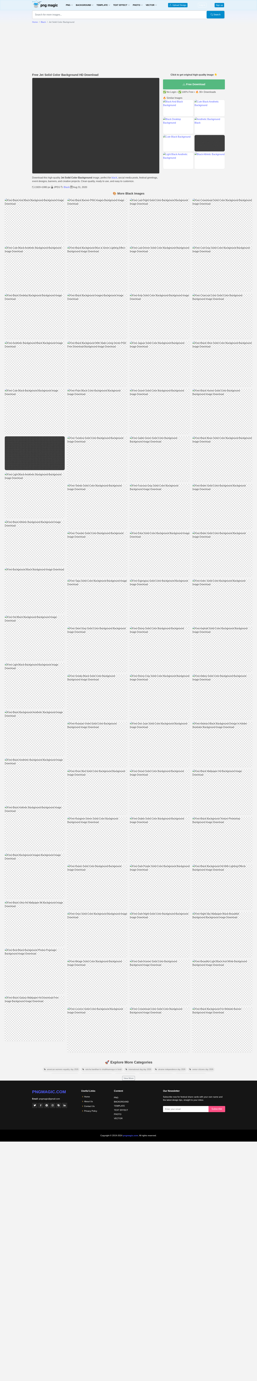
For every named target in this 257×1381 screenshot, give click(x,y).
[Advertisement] (128, 48)
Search (216, 14)
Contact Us (89, 1106)
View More (129, 1078)
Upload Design (178, 5)
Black (43, 22)
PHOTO (117, 1114)
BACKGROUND (121, 1102)
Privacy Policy (90, 1111)
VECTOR (118, 1118)
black (114, 177)
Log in (202, 5)
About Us (88, 1101)
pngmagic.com (49, 1092)
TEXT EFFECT (121, 1110)
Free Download (195, 84)
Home (35, 22)
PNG (116, 1098)
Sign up (219, 5)
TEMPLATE (119, 1106)
